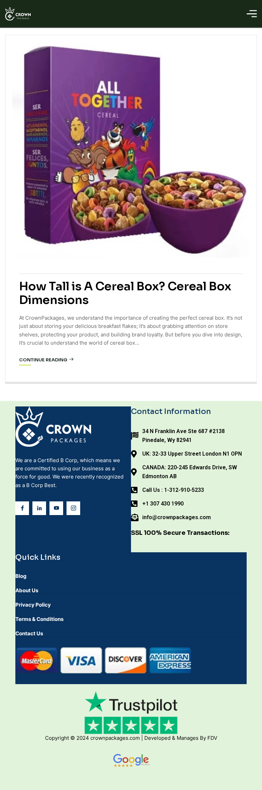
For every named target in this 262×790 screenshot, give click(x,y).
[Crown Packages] (18, 13)
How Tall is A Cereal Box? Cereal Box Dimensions (125, 293)
